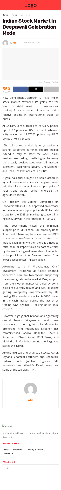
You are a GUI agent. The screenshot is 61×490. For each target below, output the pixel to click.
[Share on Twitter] (35, 89)
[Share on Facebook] (20, 89)
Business (25, 15)
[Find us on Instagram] (12, 468)
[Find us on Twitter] (8, 468)
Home (5, 15)
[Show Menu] (3, 5)
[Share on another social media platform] (51, 89)
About (5, 450)
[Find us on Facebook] (3, 468)
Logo (30, 5)
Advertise (17, 450)
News (14, 15)
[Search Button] (57, 5)
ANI (14, 42)
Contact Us (7, 453)
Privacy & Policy (35, 450)
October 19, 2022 (31, 42)
